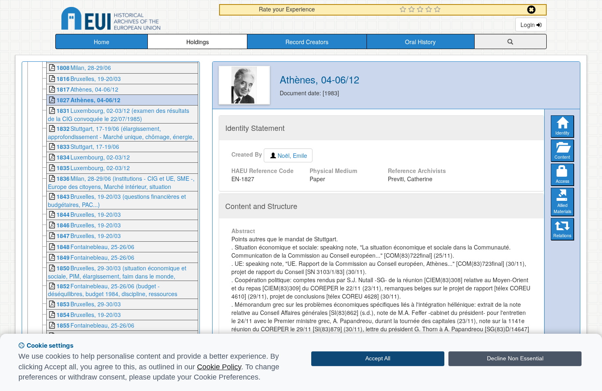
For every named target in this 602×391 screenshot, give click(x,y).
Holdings (197, 42)
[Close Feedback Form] (531, 9)
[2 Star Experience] (412, 10)
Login (528, 24)
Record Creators (306, 42)
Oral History (420, 42)
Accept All (377, 358)
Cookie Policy (219, 367)
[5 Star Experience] (438, 10)
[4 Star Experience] (429, 10)
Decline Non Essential (515, 358)
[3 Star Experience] (421, 10)
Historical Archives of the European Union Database (133, 20)
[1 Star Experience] (404, 10)
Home (101, 42)
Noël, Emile (292, 155)
